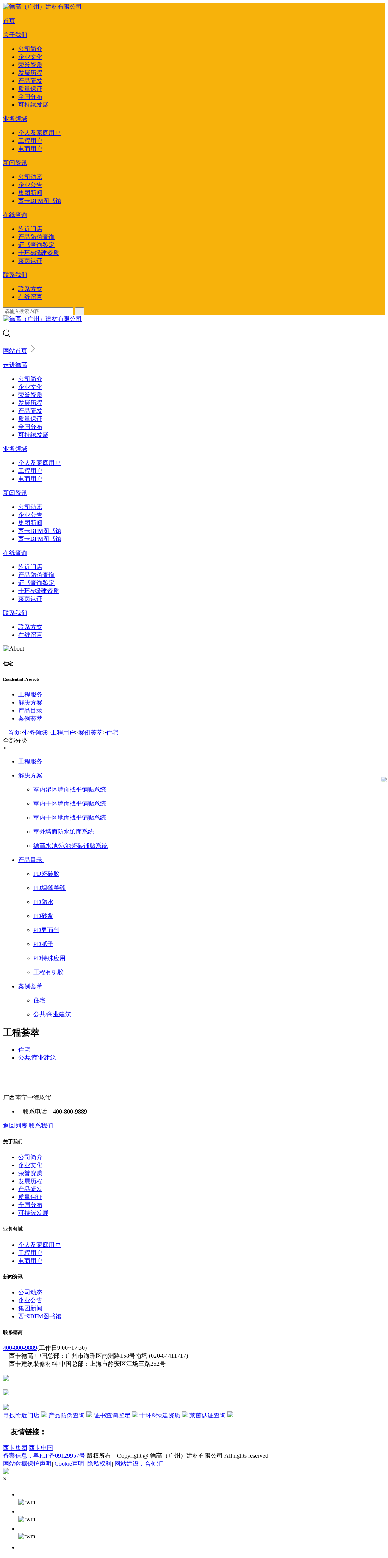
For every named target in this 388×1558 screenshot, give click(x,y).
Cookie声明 (69, 1463)
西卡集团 (15, 1447)
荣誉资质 (30, 65)
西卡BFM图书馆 (39, 201)
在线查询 (15, 215)
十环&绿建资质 (38, 253)
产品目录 (30, 710)
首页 (9, 20)
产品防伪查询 (36, 237)
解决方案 (30, 702)
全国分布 (30, 96)
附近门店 (30, 229)
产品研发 (30, 80)
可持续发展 (33, 104)
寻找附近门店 (22, 1415)
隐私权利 (99, 1463)
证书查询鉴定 (36, 245)
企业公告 (30, 185)
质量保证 (30, 88)
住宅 (112, 732)
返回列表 (15, 1125)
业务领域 (15, 118)
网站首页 (15, 351)
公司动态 (30, 177)
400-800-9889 (20, 1348)
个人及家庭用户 (39, 133)
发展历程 (30, 73)
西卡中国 (41, 1447)
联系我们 (15, 275)
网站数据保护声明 (27, 1463)
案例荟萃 (30, 718)
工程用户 (30, 140)
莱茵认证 (30, 261)
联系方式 (30, 289)
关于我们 (15, 35)
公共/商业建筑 (37, 1057)
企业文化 (30, 57)
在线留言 (30, 297)
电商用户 (30, 148)
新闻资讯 (15, 163)
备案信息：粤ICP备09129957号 (44, 1455)
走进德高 (15, 365)
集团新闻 (30, 193)
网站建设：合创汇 (138, 1463)
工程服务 (30, 694)
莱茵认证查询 (208, 1415)
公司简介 (30, 49)
